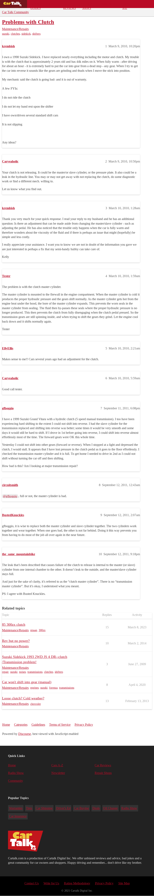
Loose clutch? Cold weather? (23, 698)
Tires (29, 808)
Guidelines (38, 724)
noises (22, 671)
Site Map (124, 883)
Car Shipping (44, 808)
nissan (33, 630)
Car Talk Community (15, 12)
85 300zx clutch (13, 625)
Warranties (15, 808)
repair (5, 671)
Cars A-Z (126, 5)
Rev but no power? (16, 641)
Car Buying (81, 808)
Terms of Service (60, 724)
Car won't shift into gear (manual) (26, 682)
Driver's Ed (63, 808)
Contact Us (31, 883)
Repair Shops (87, 5)
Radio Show (16, 773)
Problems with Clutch (28, 22)
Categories (20, 724)
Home (6, 724)
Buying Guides (35, 5)
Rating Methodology (77, 883)
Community (107, 4)
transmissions (35, 671)
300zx (42, 630)
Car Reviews (69, 5)
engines (34, 687)
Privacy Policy (84, 724)
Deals (52, 4)
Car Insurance (18, 816)
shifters (36, 33)
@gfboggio (10, 496)
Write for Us (51, 883)
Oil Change (110, 808)
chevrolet (35, 703)
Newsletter (58, 773)
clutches (15, 33)
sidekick (26, 33)
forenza (53, 687)
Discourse (24, 734)
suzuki (5, 33)
